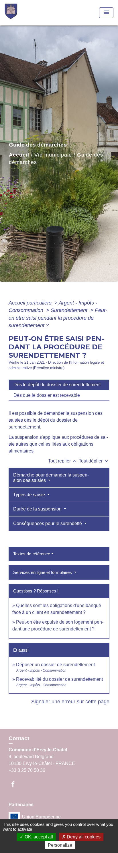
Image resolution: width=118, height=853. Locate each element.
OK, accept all (38, 836)
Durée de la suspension (38, 508)
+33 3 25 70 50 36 (27, 770)
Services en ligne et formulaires (43, 572)
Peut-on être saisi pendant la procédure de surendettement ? (58, 317)
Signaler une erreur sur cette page (70, 701)
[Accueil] (26, 12)
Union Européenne (41, 816)
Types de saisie (29, 494)
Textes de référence (31, 553)
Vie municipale (53, 155)
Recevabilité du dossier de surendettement (59, 679)
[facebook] (16, 784)
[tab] (59, 384)
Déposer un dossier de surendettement (55, 664)
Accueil (19, 155)
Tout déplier (94, 460)
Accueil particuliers (31, 303)
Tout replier (63, 460)
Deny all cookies (83, 836)
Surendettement (70, 310)
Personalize (60, 845)
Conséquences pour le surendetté (48, 523)
